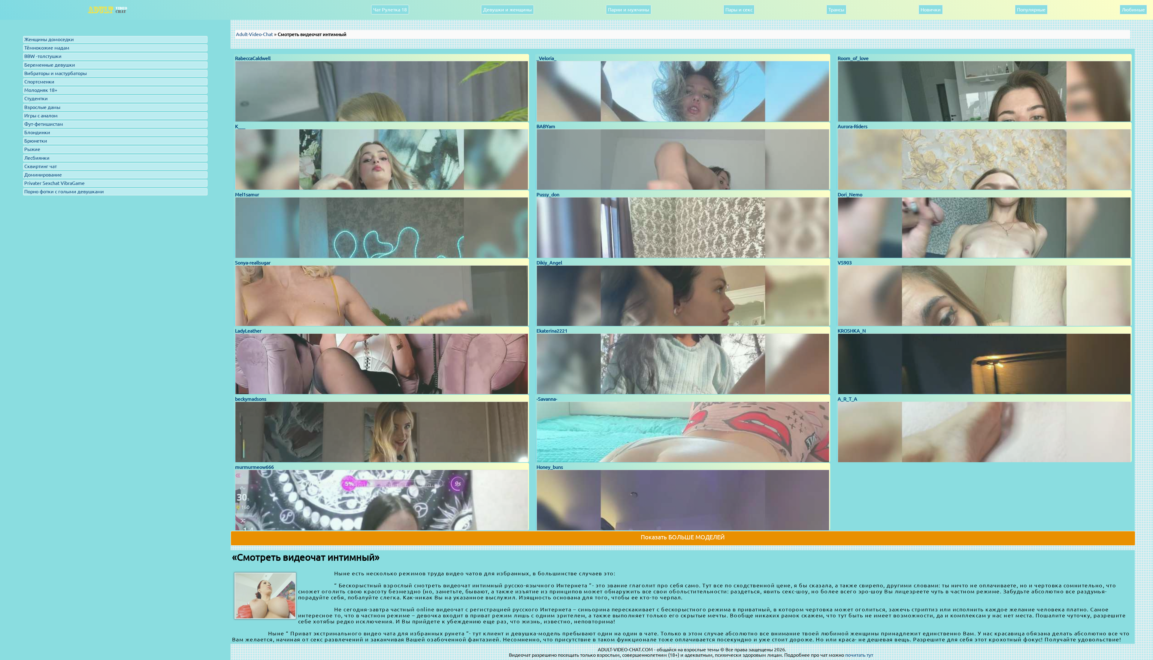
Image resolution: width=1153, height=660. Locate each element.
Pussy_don (548, 194)
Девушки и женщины (507, 9)
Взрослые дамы (42, 107)
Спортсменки (39, 81)
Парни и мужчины (628, 9)
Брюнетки (35, 140)
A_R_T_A (847, 399)
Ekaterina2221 (552, 330)
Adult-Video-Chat (254, 34)
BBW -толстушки (43, 56)
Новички (931, 9)
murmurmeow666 (254, 467)
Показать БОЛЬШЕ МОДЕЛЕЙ (683, 537)
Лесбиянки (37, 158)
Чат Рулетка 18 (390, 9)
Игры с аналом (41, 115)
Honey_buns (550, 467)
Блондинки (37, 132)
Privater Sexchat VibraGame (54, 183)
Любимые (1133, 9)
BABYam (546, 126)
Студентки (36, 98)
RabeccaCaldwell (253, 58)
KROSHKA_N (852, 330)
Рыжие (32, 149)
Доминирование (43, 174)
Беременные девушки (49, 65)
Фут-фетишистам (43, 124)
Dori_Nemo (850, 194)
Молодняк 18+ (40, 90)
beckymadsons (250, 399)
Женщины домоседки (49, 39)
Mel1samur (247, 194)
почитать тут (859, 655)
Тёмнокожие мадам (46, 47)
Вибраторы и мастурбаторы (55, 73)
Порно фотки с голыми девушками (64, 191)
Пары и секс (738, 9)
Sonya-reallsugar (253, 262)
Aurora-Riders (852, 126)
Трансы (836, 9)
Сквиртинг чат (40, 166)
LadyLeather (248, 330)
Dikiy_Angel (549, 262)
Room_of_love (853, 58)
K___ (240, 126)
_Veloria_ (546, 58)
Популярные (1031, 9)
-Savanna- (547, 399)
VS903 (845, 262)
